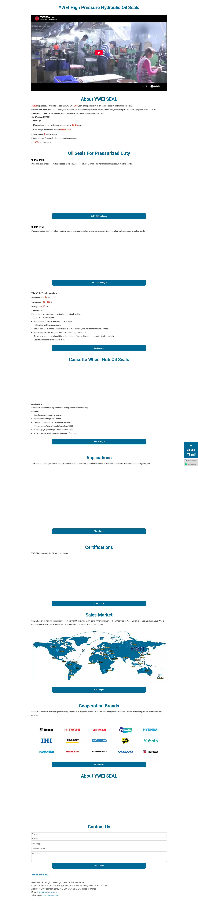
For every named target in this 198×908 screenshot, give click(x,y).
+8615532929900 (192, 464)
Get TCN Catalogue (99, 283)
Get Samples (99, 348)
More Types (99, 531)
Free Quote (99, 603)
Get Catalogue (99, 441)
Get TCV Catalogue (99, 216)
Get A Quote (99, 866)
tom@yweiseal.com (192, 460)
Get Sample (99, 690)
